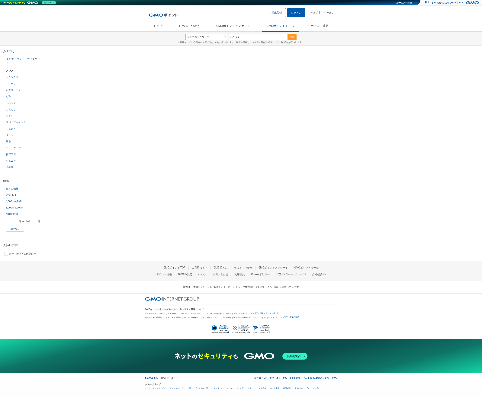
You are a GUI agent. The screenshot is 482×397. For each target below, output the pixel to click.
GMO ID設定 (327, 12)
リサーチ (251, 388)
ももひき (11, 128)
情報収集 (262, 388)
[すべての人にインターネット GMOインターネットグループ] (455, 2)
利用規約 (239, 274)
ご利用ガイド (199, 267)
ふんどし (11, 109)
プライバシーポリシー (289, 274)
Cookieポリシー (260, 274)
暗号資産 (287, 388)
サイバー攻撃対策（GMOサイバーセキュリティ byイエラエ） (192, 317)
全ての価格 (12, 188)
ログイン (296, 12)
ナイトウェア (13, 148)
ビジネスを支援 (201, 388)
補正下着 (11, 154)
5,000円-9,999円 (14, 207)
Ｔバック (11, 102)
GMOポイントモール (280, 26)
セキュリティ (217, 388)
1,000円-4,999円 (14, 201)
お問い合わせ (220, 274)
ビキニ (9, 96)
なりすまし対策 (268, 317)
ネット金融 (274, 388)
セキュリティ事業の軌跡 (288, 317)
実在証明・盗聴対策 (153, 317)
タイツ (9, 135)
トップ (157, 26)
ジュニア (11, 160)
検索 (292, 37)
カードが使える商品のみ (22, 253)
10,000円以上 (13, 214)
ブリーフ (11, 83)
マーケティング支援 (235, 388)
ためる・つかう (189, 26)
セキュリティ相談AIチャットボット (264, 313)
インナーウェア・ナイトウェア (23, 60)
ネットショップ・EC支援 (180, 388)
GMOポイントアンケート (233, 26)
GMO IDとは (221, 267)
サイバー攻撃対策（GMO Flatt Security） (239, 317)
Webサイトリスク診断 (235, 314)
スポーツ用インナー (17, 122)
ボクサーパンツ (14, 90)
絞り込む (15, 228)
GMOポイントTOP (174, 267)
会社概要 (317, 274)
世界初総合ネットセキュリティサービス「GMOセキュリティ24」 (173, 314)
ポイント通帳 (320, 26)
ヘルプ (314, 12)
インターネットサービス (155, 388)
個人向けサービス (302, 388)
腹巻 (8, 141)
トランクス (12, 77)
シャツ (9, 115)
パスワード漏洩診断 (213, 314)
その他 (9, 167)
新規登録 (277, 12)
